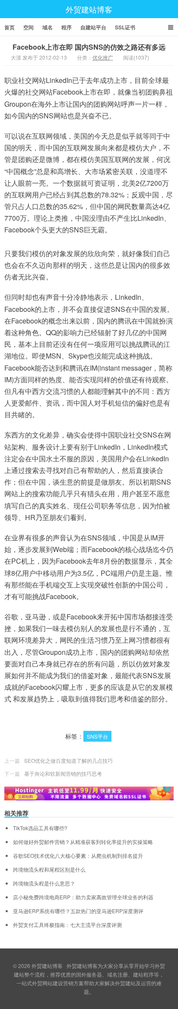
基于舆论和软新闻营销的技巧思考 (63, 773)
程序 (66, 27)
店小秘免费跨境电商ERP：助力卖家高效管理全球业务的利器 (83, 897)
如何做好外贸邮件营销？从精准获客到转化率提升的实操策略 (83, 841)
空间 (28, 27)
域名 (47, 27)
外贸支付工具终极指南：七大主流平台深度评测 (67, 924)
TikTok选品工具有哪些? (40, 828)
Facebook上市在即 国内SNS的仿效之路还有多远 (89, 47)
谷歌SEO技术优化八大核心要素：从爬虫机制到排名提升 (78, 855)
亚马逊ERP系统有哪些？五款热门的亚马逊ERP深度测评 (78, 910)
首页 (9, 27)
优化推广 (102, 57)
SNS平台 (97, 736)
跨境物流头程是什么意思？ (44, 883)
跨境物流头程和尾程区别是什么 (49, 869)
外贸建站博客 (89, 9)
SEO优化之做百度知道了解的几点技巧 (68, 760)
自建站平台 (93, 27)
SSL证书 (125, 27)
